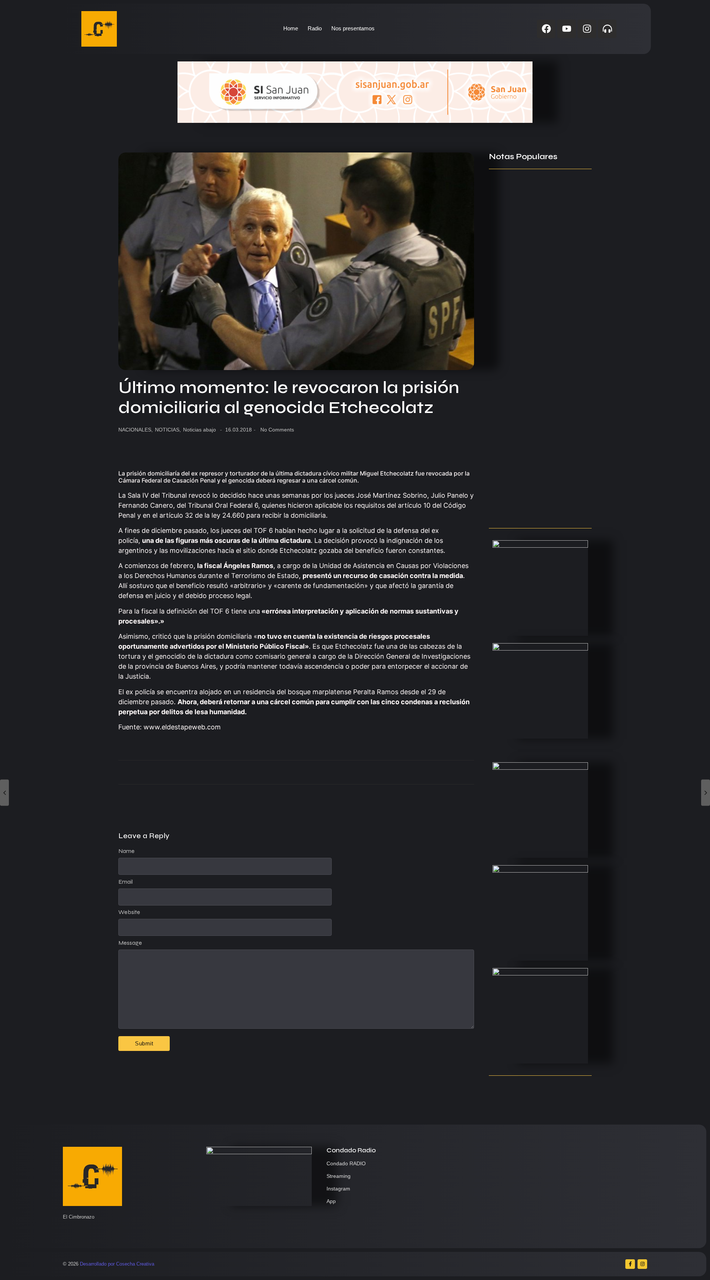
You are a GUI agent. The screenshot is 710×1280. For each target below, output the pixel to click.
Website (129, 912)
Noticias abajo (199, 430)
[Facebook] (546, 29)
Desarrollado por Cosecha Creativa (117, 1264)
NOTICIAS (168, 430)
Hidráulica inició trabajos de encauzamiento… (530, 290)
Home (290, 28)
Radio (315, 28)
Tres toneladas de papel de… (530, 417)
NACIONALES (135, 430)
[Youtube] (566, 29)
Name (126, 851)
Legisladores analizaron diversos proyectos (537, 457)
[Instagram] (587, 29)
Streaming (339, 1176)
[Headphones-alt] (607, 29)
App (331, 1201)
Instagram (338, 1189)
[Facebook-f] (630, 1264)
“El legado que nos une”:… (525, 508)
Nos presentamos (353, 28)
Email (125, 882)
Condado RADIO (346, 1163)
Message (130, 943)
